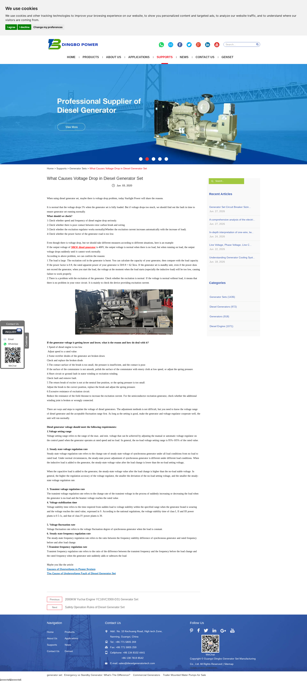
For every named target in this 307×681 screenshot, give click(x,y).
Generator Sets (78, 168)
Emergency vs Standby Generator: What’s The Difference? (97, 675)
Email (11, 339)
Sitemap (228, 664)
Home (71, 57)
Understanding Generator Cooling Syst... (232, 257)
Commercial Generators (146, 675)
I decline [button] (24, 27)
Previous (55, 599)
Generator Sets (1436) (222, 296)
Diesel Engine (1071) (221, 326)
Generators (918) (219, 316)
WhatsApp (13, 344)
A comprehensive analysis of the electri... (232, 219)
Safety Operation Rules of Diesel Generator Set (95, 607)
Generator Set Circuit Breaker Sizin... (230, 207)
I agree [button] (11, 27)
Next (54, 607)
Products (91, 57)
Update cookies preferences (203, 668)
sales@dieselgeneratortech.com (137, 663)
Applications (139, 57)
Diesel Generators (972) (223, 306)
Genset (227, 57)
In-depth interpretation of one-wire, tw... (231, 232)
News (184, 57)
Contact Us (205, 57)
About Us (113, 57)
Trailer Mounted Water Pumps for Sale (184, 675)
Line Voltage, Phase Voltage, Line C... (230, 244)
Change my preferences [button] (48, 27)
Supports (165, 57)
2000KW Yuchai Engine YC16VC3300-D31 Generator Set (101, 599)
